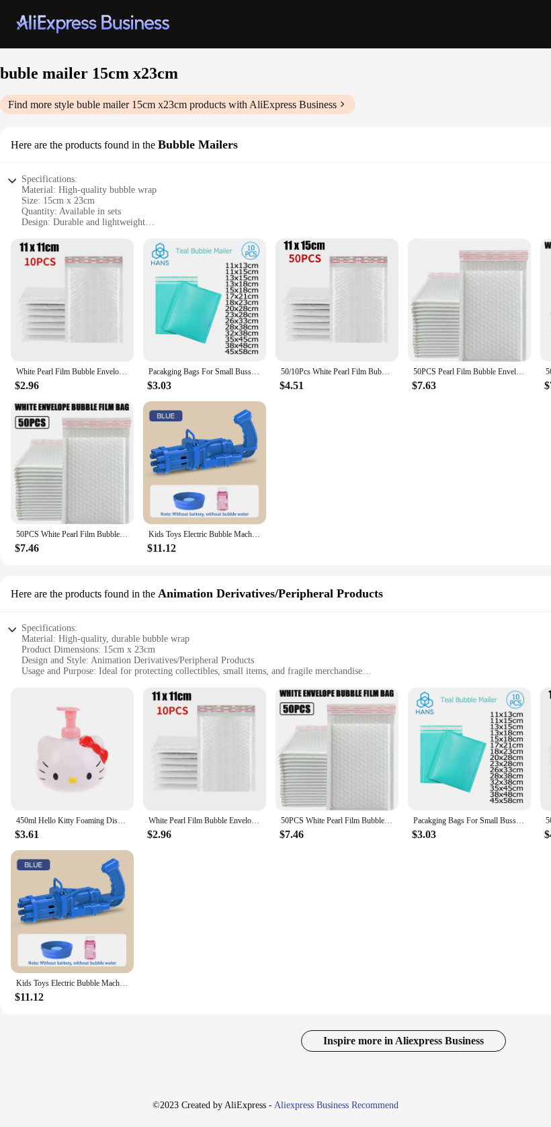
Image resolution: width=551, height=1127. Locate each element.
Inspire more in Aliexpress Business (403, 1040)
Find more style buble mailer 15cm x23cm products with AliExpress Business (172, 104)
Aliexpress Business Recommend (336, 1105)
